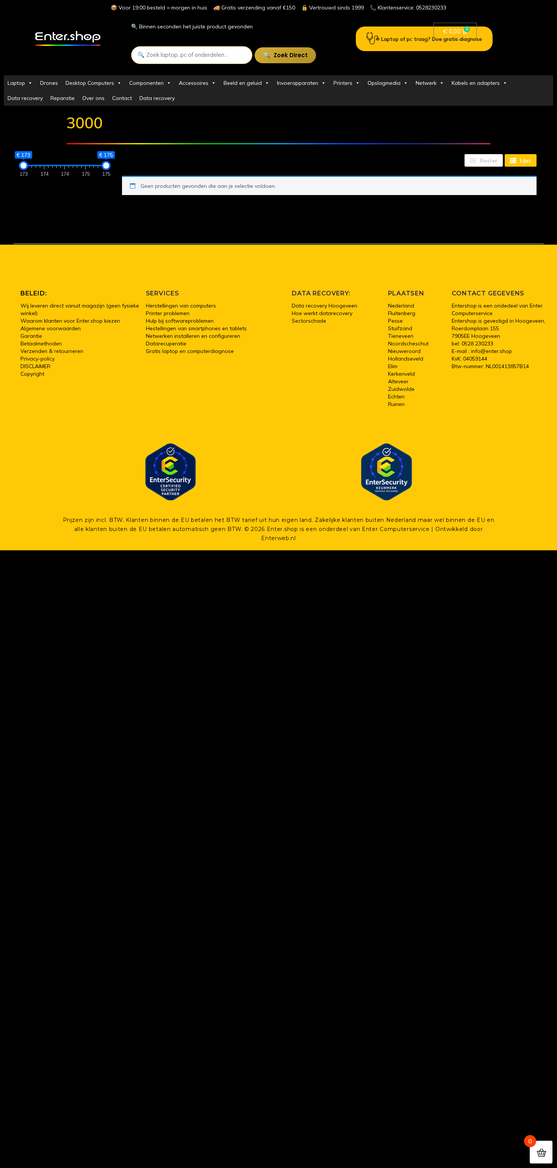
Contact (122, 98)
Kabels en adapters (476, 83)
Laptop (16, 83)
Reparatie (62, 98)
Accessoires (193, 83)
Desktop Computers (90, 83)
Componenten (146, 83)
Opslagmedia (384, 83)
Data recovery (25, 98)
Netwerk (426, 83)
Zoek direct (291, 55)
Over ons (93, 98)
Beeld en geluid (243, 83)
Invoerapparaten (297, 83)
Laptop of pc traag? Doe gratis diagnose (431, 39)
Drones (49, 83)
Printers (342, 83)
